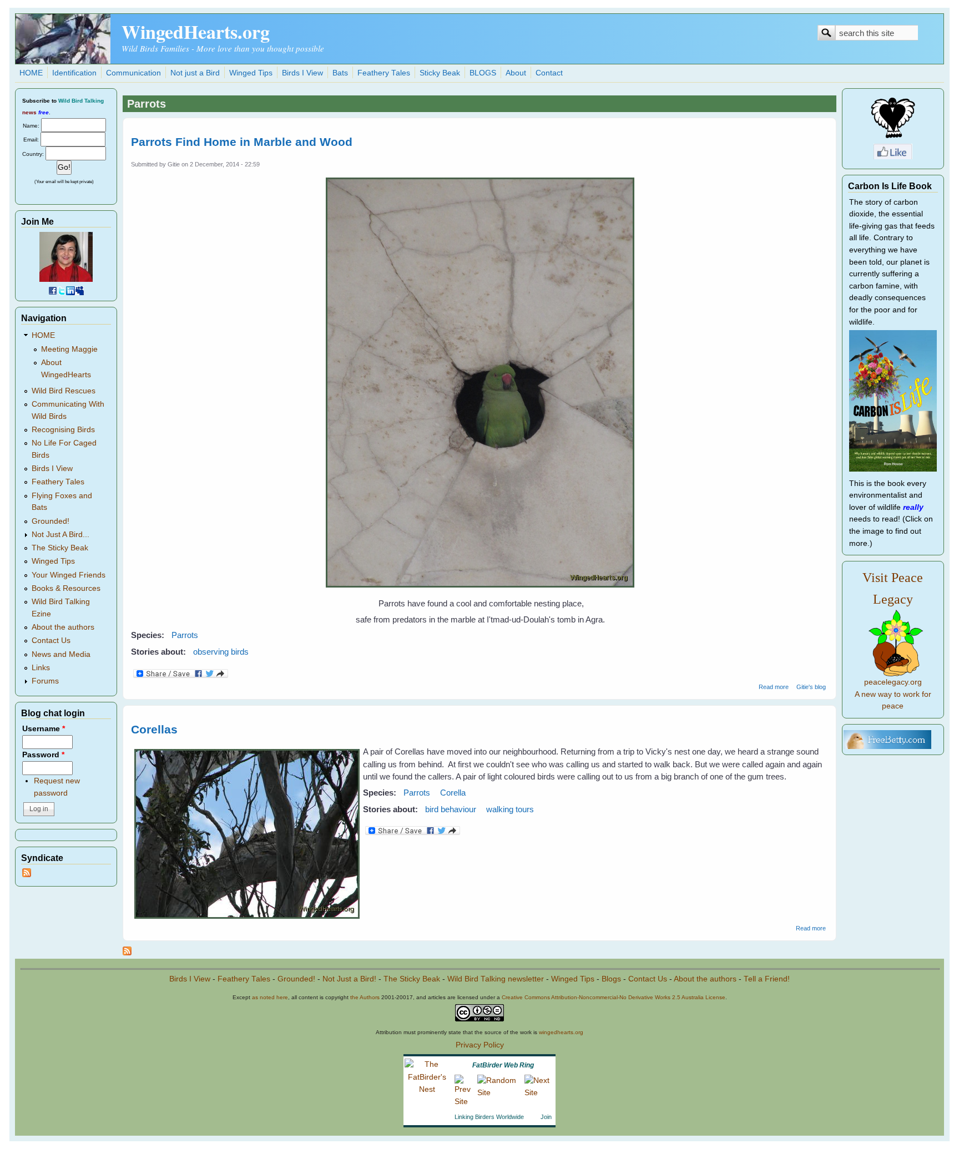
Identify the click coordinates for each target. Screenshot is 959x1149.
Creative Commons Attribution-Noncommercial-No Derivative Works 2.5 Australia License (613, 997)
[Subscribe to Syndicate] (26, 874)
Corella (453, 792)
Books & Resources (66, 588)
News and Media (61, 654)
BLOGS (483, 73)
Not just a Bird (195, 73)
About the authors (63, 627)
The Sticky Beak (60, 548)
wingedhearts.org (561, 1032)
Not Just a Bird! (349, 979)
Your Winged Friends (68, 575)
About (516, 73)
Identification (74, 73)
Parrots (184, 635)
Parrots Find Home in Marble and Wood (241, 141)
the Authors (365, 997)
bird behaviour (450, 809)
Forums (45, 681)
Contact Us (51, 640)
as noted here (270, 997)
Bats (340, 73)
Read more (774, 687)
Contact (549, 73)
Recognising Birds (63, 430)
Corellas (154, 729)
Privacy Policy (480, 1045)
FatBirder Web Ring (503, 1065)
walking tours (510, 809)
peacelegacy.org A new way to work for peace (893, 694)
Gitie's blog (811, 687)
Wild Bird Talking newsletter (495, 979)
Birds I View (302, 73)
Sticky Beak (440, 73)
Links (41, 668)
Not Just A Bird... (60, 534)
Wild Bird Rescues (63, 391)
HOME (31, 73)
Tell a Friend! (767, 979)
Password (43, 755)
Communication (133, 73)
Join (546, 1116)
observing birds (221, 651)
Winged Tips (250, 73)
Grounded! (50, 521)
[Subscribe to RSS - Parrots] (127, 952)
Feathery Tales (383, 73)
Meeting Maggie (69, 349)
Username (43, 729)
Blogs (611, 979)
